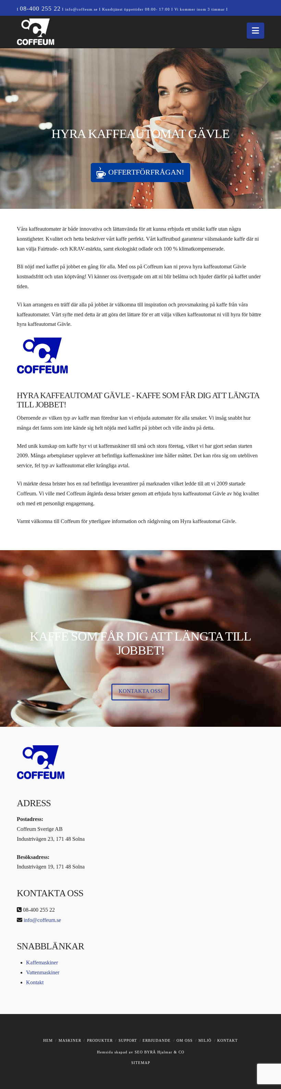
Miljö (204, 1040)
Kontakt (35, 982)
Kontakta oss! (140, 691)
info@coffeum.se (81, 9)
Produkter (100, 1040)
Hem (48, 1040)
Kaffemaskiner (42, 962)
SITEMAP (140, 1063)
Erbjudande (157, 1040)
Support (128, 1040)
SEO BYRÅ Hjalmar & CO (158, 1052)
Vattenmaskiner (42, 972)
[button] (255, 31)
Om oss (184, 1040)
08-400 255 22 (40, 8)
